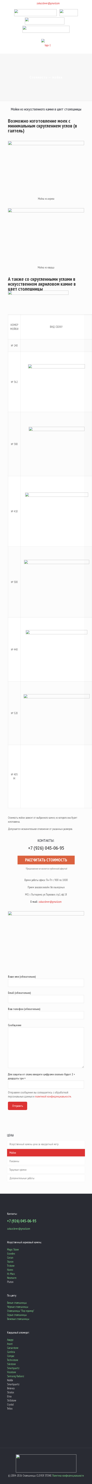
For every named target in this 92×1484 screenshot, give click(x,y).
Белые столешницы (17, 1303)
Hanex (10, 1270)
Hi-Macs (11, 1274)
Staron (10, 1261)
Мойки (12, 1153)
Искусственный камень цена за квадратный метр (33, 1144)
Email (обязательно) (19, 993)
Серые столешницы (17, 1315)
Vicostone (11, 1372)
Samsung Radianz (15, 1376)
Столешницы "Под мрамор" (20, 1311)
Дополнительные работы (21, 1178)
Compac (10, 1356)
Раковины (14, 1161)
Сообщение (14, 1025)
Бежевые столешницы (18, 1319)
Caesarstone (12, 1348)
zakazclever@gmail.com (48, 3)
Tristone (11, 1266)
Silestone (11, 1364)
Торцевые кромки (18, 1170)
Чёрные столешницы (17, 1307)
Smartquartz (13, 1368)
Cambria (11, 1352)
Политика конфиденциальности (68, 1475)
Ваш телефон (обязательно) (24, 1009)
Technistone (12, 1360)
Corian (10, 1257)
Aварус (10, 1340)
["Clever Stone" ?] (46, 45)
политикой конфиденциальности (53, 1096)
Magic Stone (13, 1249)
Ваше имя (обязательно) (22, 976)
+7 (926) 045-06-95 (21, 1220)
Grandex (11, 1253)
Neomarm (11, 1278)
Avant (10, 1344)
